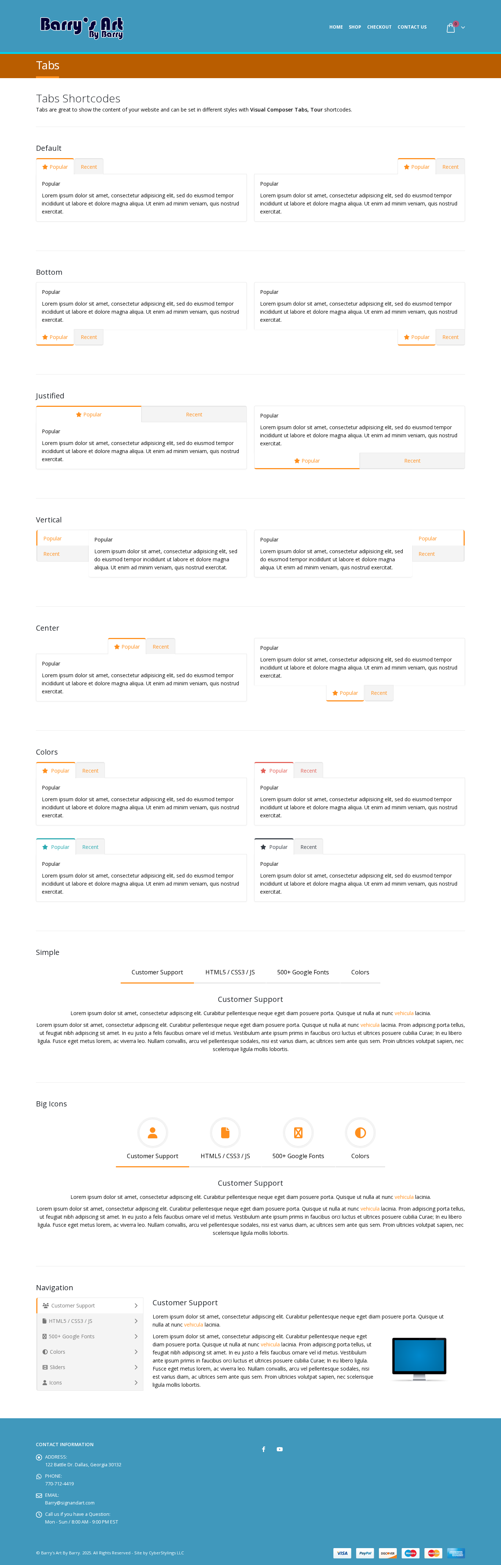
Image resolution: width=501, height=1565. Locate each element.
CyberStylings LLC (166, 1552)
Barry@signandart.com (70, 1503)
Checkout (379, 27)
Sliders (57, 1367)
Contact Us (412, 27)
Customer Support (157, 972)
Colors (360, 972)
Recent (89, 166)
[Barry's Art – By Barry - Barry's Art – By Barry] (82, 27)
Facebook (263, 1449)
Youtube (279, 1449)
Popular (59, 166)
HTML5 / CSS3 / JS (230, 972)
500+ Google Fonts (303, 972)
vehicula (404, 1013)
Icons (55, 1382)
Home (336, 27)
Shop (355, 27)
